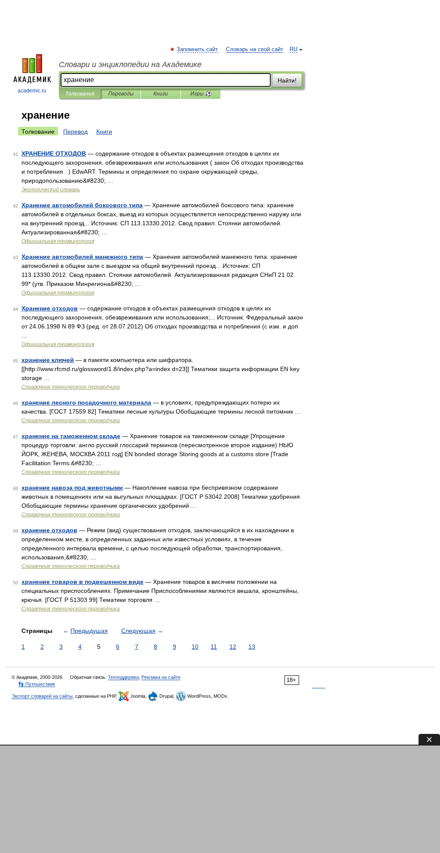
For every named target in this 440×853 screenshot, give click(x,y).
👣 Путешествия (36, 684)
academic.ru (32, 91)
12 (232, 646)
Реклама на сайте (160, 677)
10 (195, 646)
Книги (160, 94)
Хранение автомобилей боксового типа (82, 205)
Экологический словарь (50, 190)
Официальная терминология (57, 241)
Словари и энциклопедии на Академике (130, 64)
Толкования (79, 94)
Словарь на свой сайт (254, 49)
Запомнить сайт (197, 49)
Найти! (287, 80)
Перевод (75, 131)
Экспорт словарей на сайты (42, 696)
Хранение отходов (49, 308)
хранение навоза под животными (72, 487)
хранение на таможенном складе (70, 436)
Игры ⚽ (200, 94)
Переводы (121, 94)
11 (214, 646)
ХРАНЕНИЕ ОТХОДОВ (53, 153)
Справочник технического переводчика (70, 387)
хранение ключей (47, 359)
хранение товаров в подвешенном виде (82, 581)
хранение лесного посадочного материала (86, 402)
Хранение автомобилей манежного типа (82, 256)
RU (293, 49)
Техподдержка (123, 677)
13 (251, 646)
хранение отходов (49, 530)
